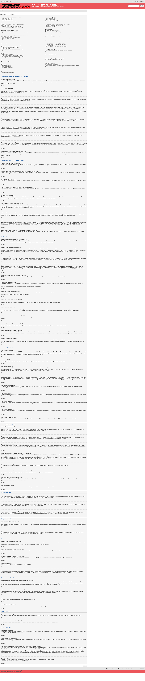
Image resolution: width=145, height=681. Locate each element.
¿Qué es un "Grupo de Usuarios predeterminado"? (54, 25)
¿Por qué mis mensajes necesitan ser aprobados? (10, 57)
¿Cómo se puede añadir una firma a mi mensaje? (10, 47)
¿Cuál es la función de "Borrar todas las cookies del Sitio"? (12, 27)
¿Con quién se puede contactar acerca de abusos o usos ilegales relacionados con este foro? (62, 65)
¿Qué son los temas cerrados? (7, 71)
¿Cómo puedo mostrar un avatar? (7, 38)
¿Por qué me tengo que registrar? (7, 18)
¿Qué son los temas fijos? (6, 69)
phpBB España (12, 672)
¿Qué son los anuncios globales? (7, 67)
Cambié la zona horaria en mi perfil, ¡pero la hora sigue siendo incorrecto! (14, 35)
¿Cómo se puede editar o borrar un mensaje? (9, 46)
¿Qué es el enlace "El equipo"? (50, 26)
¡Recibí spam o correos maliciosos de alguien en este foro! (55, 32)
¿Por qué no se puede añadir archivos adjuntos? (10, 53)
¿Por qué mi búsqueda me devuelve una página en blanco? (55, 44)
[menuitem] (9, 1)
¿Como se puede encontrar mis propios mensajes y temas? (56, 46)
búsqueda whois (15, 648)
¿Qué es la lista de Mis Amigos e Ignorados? (53, 36)
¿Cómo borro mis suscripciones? (51, 54)
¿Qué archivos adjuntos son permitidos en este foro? (54, 58)
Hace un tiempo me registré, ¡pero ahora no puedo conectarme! (12, 24)
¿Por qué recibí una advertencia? (7, 54)
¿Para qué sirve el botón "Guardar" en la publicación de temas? (12, 56)
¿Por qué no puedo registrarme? (7, 20)
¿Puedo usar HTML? (5, 64)
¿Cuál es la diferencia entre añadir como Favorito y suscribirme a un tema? (58, 50)
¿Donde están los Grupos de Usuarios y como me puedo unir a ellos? (57, 21)
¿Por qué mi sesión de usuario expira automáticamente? (11, 26)
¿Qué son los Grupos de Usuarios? (51, 20)
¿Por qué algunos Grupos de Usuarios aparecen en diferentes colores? (58, 24)
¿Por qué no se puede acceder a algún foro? (9, 51)
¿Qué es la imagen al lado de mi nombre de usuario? (10, 37)
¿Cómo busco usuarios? (49, 45)
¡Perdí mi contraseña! (5, 25)
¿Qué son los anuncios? (5, 68)
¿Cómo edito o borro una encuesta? (7, 50)
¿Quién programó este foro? (50, 63)
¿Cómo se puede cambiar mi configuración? (9, 31)
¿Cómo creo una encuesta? (6, 48)
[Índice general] (16, 6)
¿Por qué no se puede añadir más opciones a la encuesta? (12, 49)
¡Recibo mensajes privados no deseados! (52, 31)
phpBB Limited (50, 631)
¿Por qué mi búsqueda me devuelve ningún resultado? (55, 43)
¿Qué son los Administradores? (50, 18)
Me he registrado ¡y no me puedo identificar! (9, 21)
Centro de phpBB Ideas (59, 639)
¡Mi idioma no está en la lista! (6, 36)
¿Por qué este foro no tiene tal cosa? (51, 64)
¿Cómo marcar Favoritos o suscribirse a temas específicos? (56, 51)
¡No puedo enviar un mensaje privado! (52, 30)
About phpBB (13, 632)
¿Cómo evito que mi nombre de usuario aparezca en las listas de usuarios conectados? (17, 32)
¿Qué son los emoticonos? (6, 65)
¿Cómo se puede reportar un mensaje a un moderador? (11, 55)
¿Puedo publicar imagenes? (6, 66)
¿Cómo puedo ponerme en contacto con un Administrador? (55, 66)
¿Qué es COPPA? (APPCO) (6, 19)
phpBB (54, 198)
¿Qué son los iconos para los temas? (8, 72)
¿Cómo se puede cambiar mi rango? (7, 39)
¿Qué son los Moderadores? (50, 19)
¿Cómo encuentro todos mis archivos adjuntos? (53, 59)
